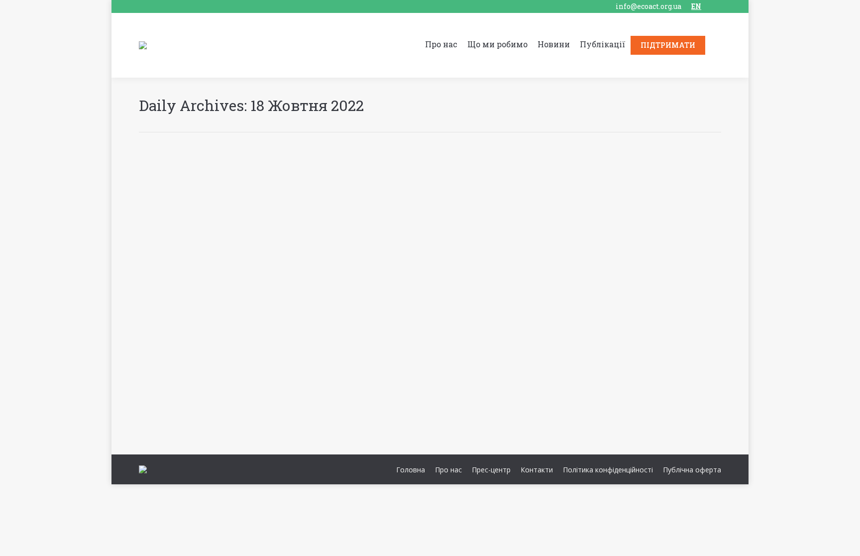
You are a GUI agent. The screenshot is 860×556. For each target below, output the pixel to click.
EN (696, 6)
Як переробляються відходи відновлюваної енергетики (289, 381)
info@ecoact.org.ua (648, 6)
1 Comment (232, 397)
